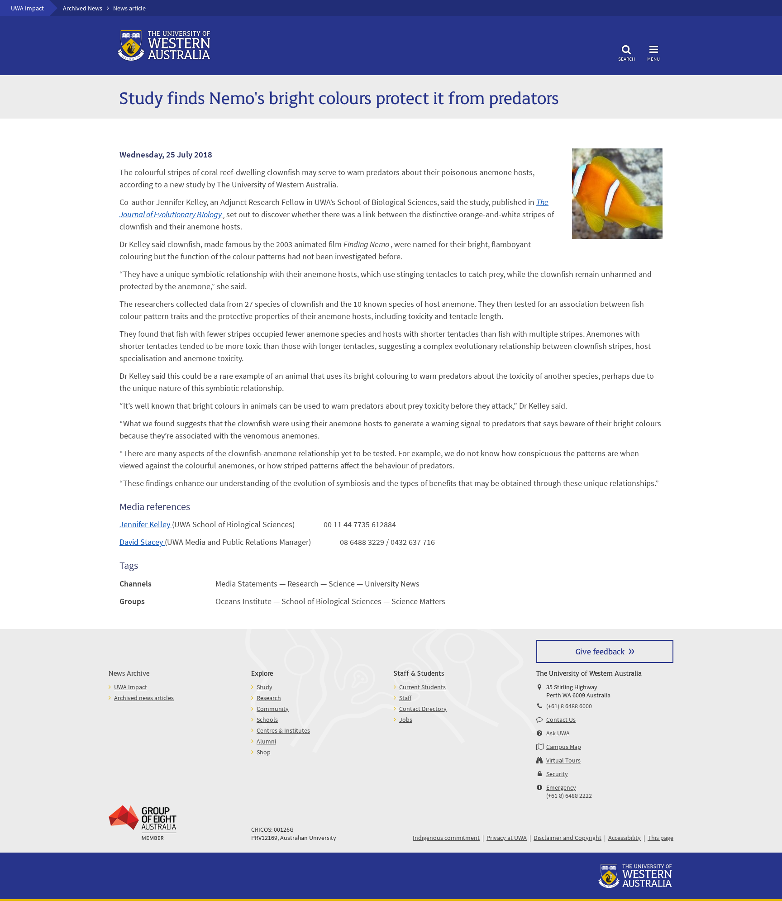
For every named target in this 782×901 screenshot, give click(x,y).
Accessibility (624, 838)
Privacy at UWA (506, 838)
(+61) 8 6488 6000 (569, 706)
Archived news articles (144, 698)
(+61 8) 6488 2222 (569, 795)
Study (264, 687)
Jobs (405, 719)
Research (269, 698)
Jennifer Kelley (145, 524)
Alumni (266, 741)
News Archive (129, 672)
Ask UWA (558, 733)
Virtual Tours (563, 760)
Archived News (82, 8)
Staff (405, 698)
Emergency (561, 787)
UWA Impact (27, 8)
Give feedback (600, 651)
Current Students (422, 687)
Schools (267, 719)
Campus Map (563, 747)
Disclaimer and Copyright (567, 838)
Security (557, 774)
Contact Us (561, 719)
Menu (653, 59)
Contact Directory (423, 709)
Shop (264, 752)
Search (626, 59)
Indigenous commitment (446, 838)
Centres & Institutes (283, 730)
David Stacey (142, 542)
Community (273, 709)
